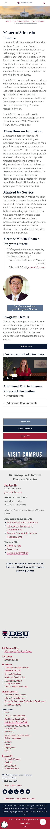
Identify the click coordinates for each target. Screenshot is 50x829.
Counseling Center (13, 704)
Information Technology (15, 698)
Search (7, 744)
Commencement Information (17, 735)
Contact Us (10, 485)
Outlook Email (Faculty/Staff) (17, 725)
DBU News (7, 656)
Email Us (8, 762)
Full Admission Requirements (22, 522)
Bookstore (9, 732)
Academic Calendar (13, 671)
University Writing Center (15, 695)
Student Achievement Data (16, 687)
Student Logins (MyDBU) (15, 716)
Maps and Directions (13, 786)
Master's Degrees (38, 21)
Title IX (8, 751)
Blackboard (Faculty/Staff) (16, 719)
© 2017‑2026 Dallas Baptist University (25, 819)
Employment (10, 748)
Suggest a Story (11, 659)
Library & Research (12, 683)
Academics (7, 664)
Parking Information (17, 552)
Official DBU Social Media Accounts (20, 799)
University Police (12, 768)
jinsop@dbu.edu (36, 267)
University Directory (13, 759)
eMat (7, 712)
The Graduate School (21, 21)
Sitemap (8, 741)
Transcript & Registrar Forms (17, 667)
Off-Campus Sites (10, 648)
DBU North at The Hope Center (18, 651)
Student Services (9, 692)
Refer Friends (10, 765)
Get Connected (25, 429)
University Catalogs (13, 674)
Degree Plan (26, 346)
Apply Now (25, 436)
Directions (12, 549)
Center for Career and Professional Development (26, 701)
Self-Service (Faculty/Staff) (16, 722)
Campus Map (14, 545)
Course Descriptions (13, 680)
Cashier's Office (11, 728)
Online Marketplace (13, 738)
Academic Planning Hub (15, 677)
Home (8, 21)
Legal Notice (25, 823)
